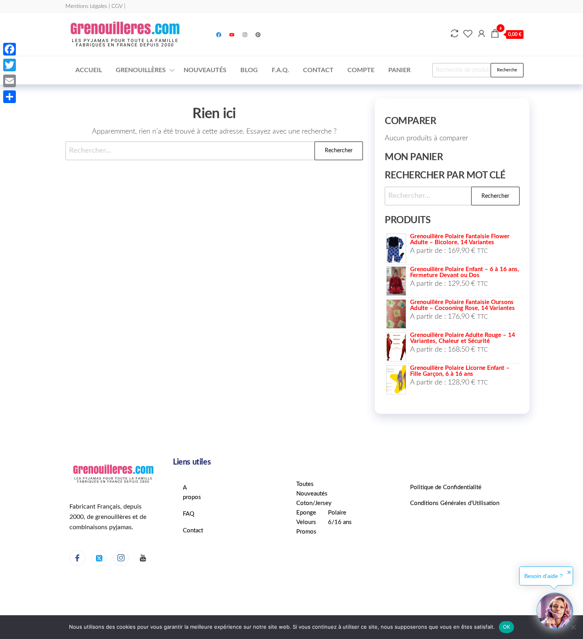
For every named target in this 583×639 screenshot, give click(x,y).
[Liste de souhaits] (468, 34)
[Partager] (9, 97)
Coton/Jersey (314, 503)
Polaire (337, 513)
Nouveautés (205, 70)
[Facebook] (218, 34)
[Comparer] (454, 34)
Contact (318, 70)
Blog (249, 70)
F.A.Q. (280, 70)
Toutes (305, 484)
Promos (306, 532)
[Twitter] (99, 558)
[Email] (9, 81)
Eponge (306, 513)
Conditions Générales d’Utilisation (454, 503)
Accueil (88, 70)
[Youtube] (231, 34)
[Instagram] (244, 34)
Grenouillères (141, 70)
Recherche (507, 70)
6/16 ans (340, 522)
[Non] (573, 627)
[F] (143, 558)
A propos (192, 492)
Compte (360, 70)
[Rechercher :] (214, 151)
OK (506, 627)
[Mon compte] (481, 34)
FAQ (188, 514)
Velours (306, 522)
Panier (399, 70)
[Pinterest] (258, 34)
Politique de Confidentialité (445, 487)
